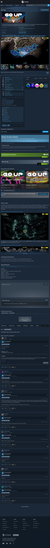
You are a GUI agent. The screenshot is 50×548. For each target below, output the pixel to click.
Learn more (35, 141)
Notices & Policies (26, 525)
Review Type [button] (4, 325)
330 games (5, 487)
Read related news (5, 117)
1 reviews (5, 415)
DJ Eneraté (6, 413)
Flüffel (5, 337)
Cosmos (5, 390)
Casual (6, 100)
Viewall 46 (46, 86)
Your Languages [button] (7, 329)
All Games (2, 8)
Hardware (15, 525)
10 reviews (10, 432)
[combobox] (37, 5)
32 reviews (10, 392)
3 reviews (5, 451)
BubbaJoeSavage (7, 486)
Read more (46, 150)
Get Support (35, 525)
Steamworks (4, 525)
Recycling (15, 527)
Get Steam (35, 521)
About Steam (4, 521)
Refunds (24, 529)
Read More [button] (46, 362)
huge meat (6, 468)
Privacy (24, 521)
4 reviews (10, 487)
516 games (5, 372)
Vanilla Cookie (7, 431)
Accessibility (25, 523)
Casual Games (7, 8)
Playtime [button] (31, 325)
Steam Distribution (5, 527)
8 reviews (10, 372)
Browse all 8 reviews (25, 506)
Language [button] (19, 325)
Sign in (2, 72)
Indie (8, 100)
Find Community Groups (6, 121)
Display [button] (37, 325)
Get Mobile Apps (36, 523)
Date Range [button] (25, 325)
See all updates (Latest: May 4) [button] (9, 190)
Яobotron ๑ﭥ (6, 371)
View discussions (5, 119)
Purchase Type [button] (11, 325)
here (21, 303)
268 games (5, 392)
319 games (5, 432)
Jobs (14, 523)
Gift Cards (4, 529)
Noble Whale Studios (22, 31)
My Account (35, 527)
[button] (2, 5)
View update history (5, 116)
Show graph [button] (45, 325)
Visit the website (5, 107)
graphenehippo (7, 450)
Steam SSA (4, 523)
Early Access (11, 100)
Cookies (24, 527)
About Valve (16, 521)
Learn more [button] (45, 131)
